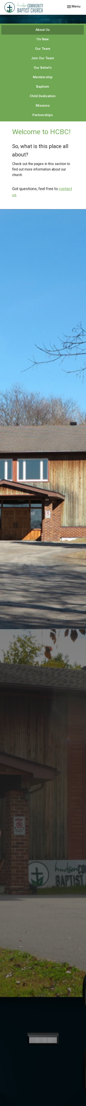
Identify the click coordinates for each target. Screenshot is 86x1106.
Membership (42, 77)
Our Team (42, 49)
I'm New (43, 39)
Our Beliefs (43, 68)
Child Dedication (43, 96)
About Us (43, 30)
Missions (43, 106)
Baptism (42, 87)
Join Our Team (42, 58)
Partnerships (42, 115)
